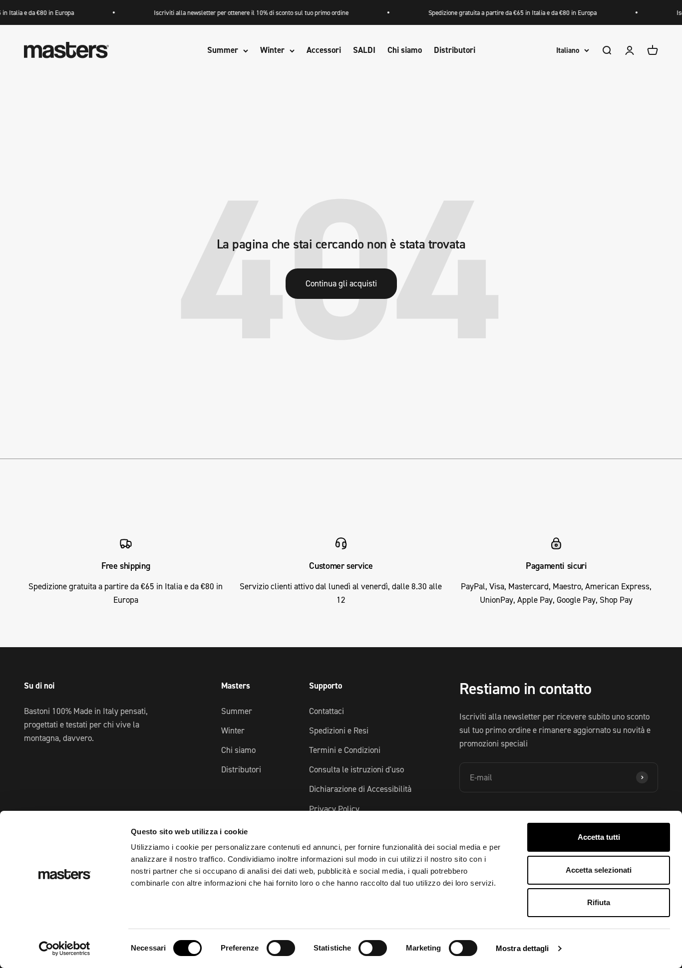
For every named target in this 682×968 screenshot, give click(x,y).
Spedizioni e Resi (338, 730)
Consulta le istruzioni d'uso (356, 769)
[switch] (281, 948)
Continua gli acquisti (341, 283)
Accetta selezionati (599, 870)
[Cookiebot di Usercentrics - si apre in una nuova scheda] (64, 948)
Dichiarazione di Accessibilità (360, 789)
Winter (272, 50)
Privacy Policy (334, 809)
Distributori (454, 50)
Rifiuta (598, 902)
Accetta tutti (599, 837)
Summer (222, 50)
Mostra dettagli (522, 948)
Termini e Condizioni (344, 750)
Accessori (324, 50)
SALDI (364, 50)
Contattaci (326, 711)
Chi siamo (404, 50)
